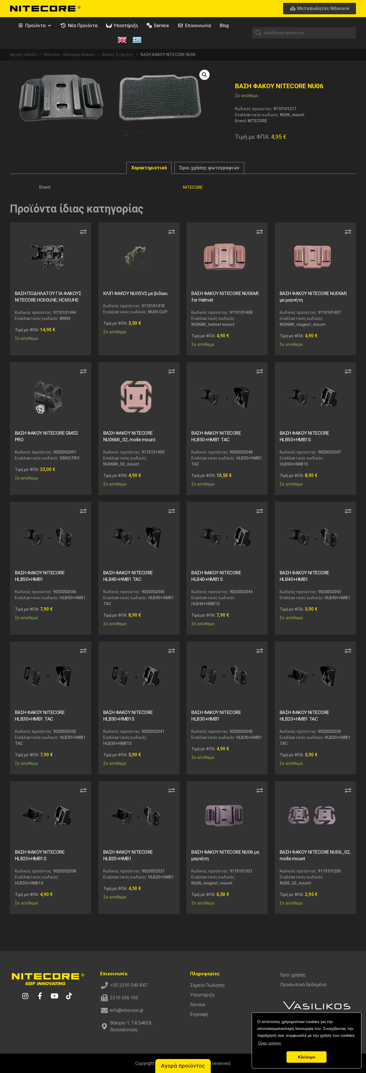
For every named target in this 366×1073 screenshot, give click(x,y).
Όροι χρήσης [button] (269, 1043)
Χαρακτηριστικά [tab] (149, 168)
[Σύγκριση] (83, 232)
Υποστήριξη (126, 25)
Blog (224, 25)
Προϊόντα (35, 25)
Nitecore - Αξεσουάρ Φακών (69, 54)
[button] (204, 75)
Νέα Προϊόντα (83, 25)
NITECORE (193, 187)
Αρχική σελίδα (23, 54)
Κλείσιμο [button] (306, 1057)
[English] (122, 39)
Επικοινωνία (198, 25)
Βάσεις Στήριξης (117, 54)
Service (161, 25)
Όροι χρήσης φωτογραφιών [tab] (209, 168)
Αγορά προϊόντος (183, 1065)
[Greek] (137, 39)
